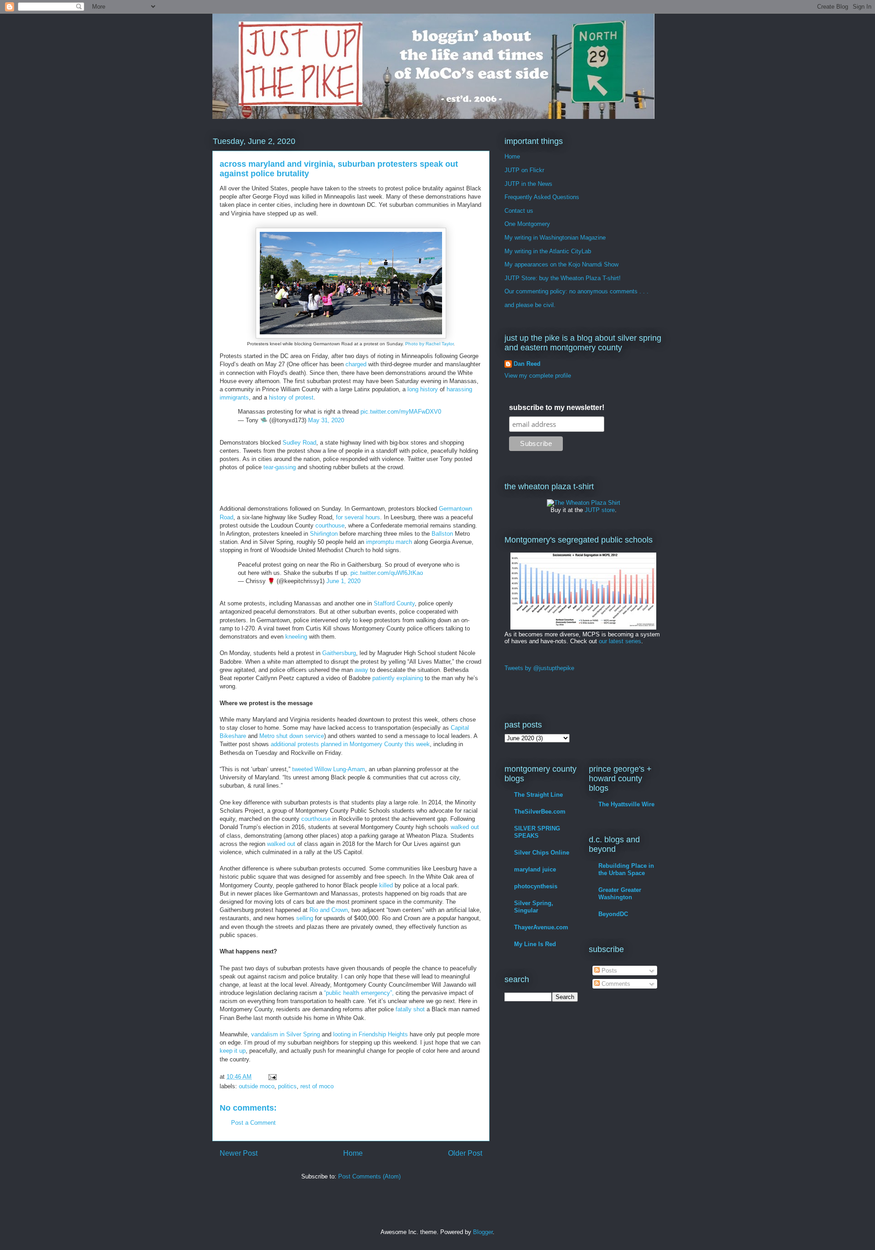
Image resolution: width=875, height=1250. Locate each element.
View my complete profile (537, 375)
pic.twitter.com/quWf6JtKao (386, 572)
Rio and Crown (328, 910)
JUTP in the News (528, 183)
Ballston (442, 533)
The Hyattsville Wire (626, 804)
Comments (615, 983)
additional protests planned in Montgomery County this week (350, 744)
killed (386, 885)
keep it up (233, 1050)
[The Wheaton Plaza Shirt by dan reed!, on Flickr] (583, 502)
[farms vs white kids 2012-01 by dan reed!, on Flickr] (583, 627)
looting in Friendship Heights (370, 1034)
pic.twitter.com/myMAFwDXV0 (400, 411)
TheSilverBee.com (540, 811)
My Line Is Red (535, 944)
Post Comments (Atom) (369, 1176)
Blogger (483, 1232)
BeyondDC (613, 914)
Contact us (518, 210)
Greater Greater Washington (619, 893)
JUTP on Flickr (524, 170)
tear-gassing (279, 467)
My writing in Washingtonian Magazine (555, 237)
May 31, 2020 (326, 420)
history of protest (291, 397)
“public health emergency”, (359, 992)
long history (422, 389)
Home (353, 1153)
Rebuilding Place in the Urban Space (626, 869)
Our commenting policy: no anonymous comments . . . (576, 291)
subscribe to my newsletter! (556, 407)
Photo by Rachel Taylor (429, 343)
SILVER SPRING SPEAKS (537, 832)
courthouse (330, 525)
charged (355, 364)
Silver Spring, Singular (533, 907)
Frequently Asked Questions (541, 197)
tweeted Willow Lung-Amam (328, 769)
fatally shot (410, 1009)
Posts (608, 970)
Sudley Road (299, 442)
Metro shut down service (291, 736)
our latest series (620, 641)
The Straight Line (538, 794)
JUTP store (600, 510)
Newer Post (238, 1153)
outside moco (256, 1086)
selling (304, 918)
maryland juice (535, 869)
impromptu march (389, 541)
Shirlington (324, 533)
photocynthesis (535, 886)
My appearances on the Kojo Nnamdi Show (561, 264)
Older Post (465, 1153)
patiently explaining (397, 678)
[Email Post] (271, 1076)
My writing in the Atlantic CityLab (547, 251)
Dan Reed (527, 363)
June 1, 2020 (343, 581)
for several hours (358, 517)
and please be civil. (530, 305)
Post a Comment (253, 1122)
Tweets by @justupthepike (539, 668)
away (361, 669)
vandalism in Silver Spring (285, 1034)
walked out (465, 827)
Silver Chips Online (541, 852)
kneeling (296, 636)
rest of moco (317, 1086)
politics (287, 1086)
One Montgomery (527, 223)
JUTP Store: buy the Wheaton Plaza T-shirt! (562, 278)
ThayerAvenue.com (541, 927)
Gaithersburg (339, 653)
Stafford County (394, 603)
